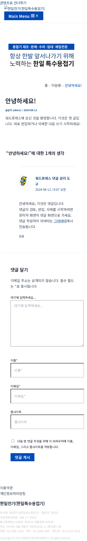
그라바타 (60, 220)
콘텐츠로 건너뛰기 (13, 2)
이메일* (15, 386)
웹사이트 (16, 412)
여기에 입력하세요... (23, 297)
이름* (14, 360)
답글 (21, 236)
